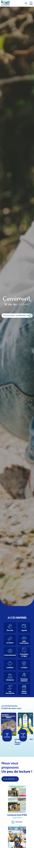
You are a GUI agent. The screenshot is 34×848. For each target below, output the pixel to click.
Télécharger (18, 822)
